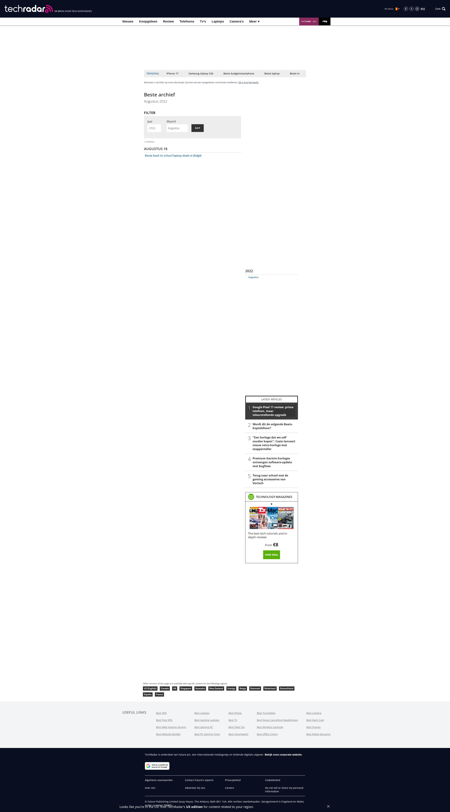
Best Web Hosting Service (171, 727)
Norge (243, 688)
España (148, 694)
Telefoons (186, 21)
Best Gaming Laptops (206, 720)
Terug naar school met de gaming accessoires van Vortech (270, 479)
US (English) (150, 688)
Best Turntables (266, 713)
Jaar (150, 121)
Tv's (203, 21)
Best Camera (313, 713)
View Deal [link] (271, 554)
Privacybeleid (233, 780)
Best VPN (161, 713)
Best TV (233, 720)
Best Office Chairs (267, 734)
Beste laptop (272, 73)
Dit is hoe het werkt (248, 82)
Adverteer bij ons (195, 787)
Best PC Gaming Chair (207, 734)
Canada (165, 688)
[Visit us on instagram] (417, 9)
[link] (274, 497)
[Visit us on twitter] (411, 9)
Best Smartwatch (238, 734)
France (159, 694)
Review (168, 21)
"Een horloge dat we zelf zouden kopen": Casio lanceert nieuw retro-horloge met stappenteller (274, 443)
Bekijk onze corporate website (283, 754)
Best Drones (313, 727)
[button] (440, 9)
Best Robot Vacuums (318, 734)
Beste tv (295, 73)
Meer (253, 21)
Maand (171, 121)
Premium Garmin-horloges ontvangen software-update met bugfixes (272, 462)
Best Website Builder (168, 734)
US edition (194, 807)
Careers (229, 787)
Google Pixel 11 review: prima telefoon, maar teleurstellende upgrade (273, 411)
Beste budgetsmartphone (238, 73)
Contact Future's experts (199, 780)
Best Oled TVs (237, 727)
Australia (200, 688)
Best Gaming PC (203, 727)
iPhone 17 (172, 73)
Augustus (253, 277)
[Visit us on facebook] (406, 9)
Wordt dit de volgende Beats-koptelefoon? (273, 426)
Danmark (255, 688)
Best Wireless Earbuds (270, 727)
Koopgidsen (148, 21)
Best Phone (235, 713)
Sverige (231, 688)
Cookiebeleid (272, 780)
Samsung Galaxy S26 (201, 73)
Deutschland (286, 688)
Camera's (237, 21)
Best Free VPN (164, 720)
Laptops (218, 21)
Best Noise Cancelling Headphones (277, 720)
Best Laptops (202, 713)
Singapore (186, 688)
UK (174, 688)
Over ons (150, 787)
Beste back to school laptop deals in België (173, 155)
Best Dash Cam (315, 720)
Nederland (270, 688)
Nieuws (127, 21)
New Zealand (216, 688)
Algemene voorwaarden (159, 780)
